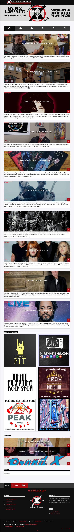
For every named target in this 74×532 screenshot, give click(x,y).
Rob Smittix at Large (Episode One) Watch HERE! (37, 132)
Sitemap (27, 524)
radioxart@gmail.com (11, 504)
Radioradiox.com (37, 491)
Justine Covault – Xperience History (37, 250)
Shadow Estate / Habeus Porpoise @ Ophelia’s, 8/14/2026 (37, 451)
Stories (6, 35)
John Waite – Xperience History (37, 280)
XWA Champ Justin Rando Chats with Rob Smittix (37, 43)
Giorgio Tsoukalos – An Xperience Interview (37, 310)
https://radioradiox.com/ (11, 499)
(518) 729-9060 (9, 501)
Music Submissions (55, 513)
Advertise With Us (55, 511)
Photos (6, 448)
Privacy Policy (33, 524)
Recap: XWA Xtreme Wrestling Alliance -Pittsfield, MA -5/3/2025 (37, 72)
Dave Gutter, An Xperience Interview (37, 102)
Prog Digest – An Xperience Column (37, 460)
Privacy (6, 63)
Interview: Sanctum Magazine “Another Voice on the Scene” (37, 160)
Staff (6, 52)
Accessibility (22, 521)
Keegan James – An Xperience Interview (37, 442)
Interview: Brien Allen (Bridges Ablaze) (37, 190)
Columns (6, 242)
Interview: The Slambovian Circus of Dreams (37, 220)
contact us (38, 521)
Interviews (7, 93)
